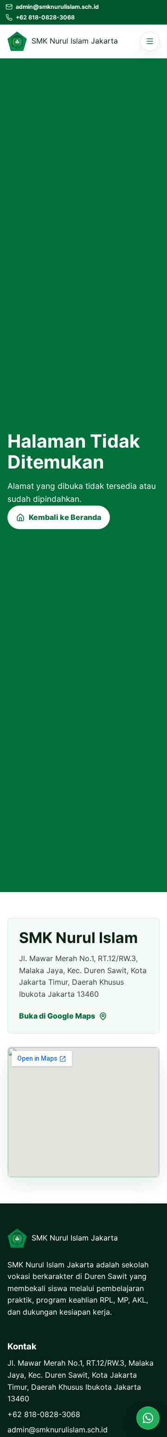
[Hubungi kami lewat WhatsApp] (148, 1418)
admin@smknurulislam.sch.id (57, 1429)
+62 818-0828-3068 (43, 1414)
